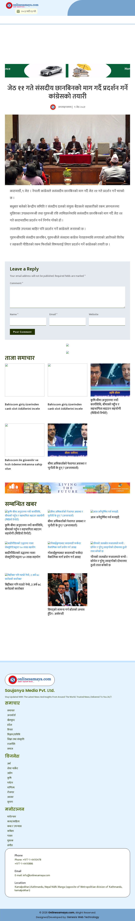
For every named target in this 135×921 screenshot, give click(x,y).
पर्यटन (10, 783)
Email (53, 314)
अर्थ (9, 763)
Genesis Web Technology (83, 917)
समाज (10, 749)
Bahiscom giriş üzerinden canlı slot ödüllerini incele (22, 406)
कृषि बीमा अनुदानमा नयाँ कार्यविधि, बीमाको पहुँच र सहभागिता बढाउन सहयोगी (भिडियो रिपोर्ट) (106, 407)
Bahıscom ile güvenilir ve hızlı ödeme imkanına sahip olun (23, 464)
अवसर (10, 797)
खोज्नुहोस (32, 36)
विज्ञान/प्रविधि (13, 734)
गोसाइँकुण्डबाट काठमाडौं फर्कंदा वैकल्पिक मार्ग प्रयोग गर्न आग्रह (65, 555)
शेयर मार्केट (12, 768)
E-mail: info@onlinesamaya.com (32, 875)
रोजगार (10, 792)
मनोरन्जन (11, 817)
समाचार (11, 710)
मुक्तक (10, 840)
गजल (9, 836)
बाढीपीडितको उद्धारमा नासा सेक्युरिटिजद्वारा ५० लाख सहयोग (22, 555)
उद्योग (9, 773)
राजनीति (11, 744)
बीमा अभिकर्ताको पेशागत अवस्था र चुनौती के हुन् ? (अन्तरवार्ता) (67, 465)
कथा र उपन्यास (14, 826)
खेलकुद (11, 720)
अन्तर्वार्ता (11, 715)
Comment (16, 283)
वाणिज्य (10, 787)
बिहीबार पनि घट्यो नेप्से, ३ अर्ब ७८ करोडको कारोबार (23, 586)
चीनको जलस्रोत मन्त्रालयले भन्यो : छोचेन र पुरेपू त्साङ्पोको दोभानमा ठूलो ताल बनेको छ (109, 561)
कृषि (9, 778)
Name (14, 314)
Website (93, 314)
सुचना (10, 802)
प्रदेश (9, 725)
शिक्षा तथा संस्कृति (15, 739)
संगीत (10, 845)
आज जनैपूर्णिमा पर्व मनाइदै (105, 517)
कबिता (10, 831)
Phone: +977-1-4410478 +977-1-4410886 (28, 862)
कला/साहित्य (13, 821)
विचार (10, 729)
